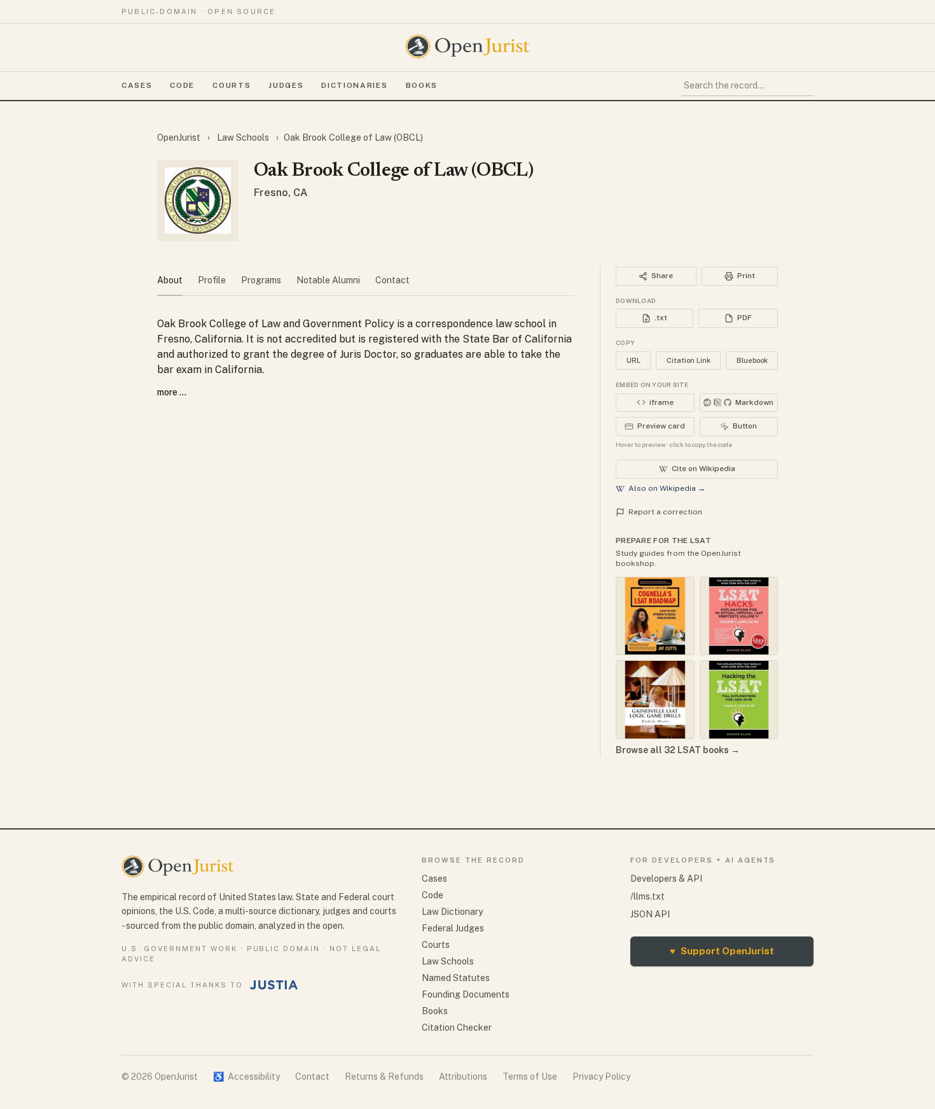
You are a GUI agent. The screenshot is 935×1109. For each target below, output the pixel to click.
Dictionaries (354, 85)
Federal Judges (453, 928)
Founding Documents (465, 994)
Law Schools (243, 137)
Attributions (463, 1076)
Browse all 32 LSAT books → (678, 750)
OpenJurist (179, 137)
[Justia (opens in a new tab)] (274, 985)
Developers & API (666, 878)
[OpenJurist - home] (467, 46)
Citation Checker (457, 1027)
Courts (231, 85)
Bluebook (752, 360)
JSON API (650, 914)
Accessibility (246, 1076)
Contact (312, 1076)
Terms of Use (529, 1076)
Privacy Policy (601, 1076)
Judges (285, 85)
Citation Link (688, 360)
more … (171, 392)
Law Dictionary (452, 912)
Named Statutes (456, 978)
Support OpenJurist (722, 950)
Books (422, 85)
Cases (136, 85)
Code (182, 85)
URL (634, 360)
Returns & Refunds (384, 1076)
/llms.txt (647, 896)
